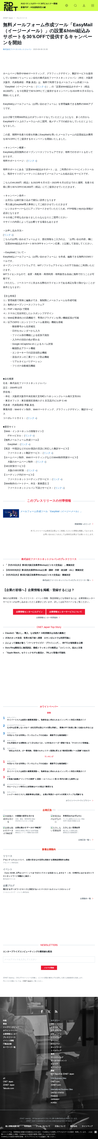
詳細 (43, 1136)
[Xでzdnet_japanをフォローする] (49, 1011)
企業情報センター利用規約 (47, 618)
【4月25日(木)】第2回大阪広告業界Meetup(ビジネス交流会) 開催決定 (37, 575)
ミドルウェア (56, 1050)
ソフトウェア (56, 1037)
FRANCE (54, 1096)
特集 (5, 1020)
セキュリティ (56, 1034)
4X (4, 1078)
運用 (52, 1054)
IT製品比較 (7, 1044)
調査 (52, 1071)
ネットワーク (56, 1047)
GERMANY (55, 1099)
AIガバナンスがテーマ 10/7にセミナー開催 (39, 3)
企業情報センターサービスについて (65, 612)
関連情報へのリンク (83, 524)
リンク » (41, 86)
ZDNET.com (56, 1085)
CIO (52, 1024)
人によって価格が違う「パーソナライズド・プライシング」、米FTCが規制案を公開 (44, 643)
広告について (60, 1126)
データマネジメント (59, 1061)
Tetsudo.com (8, 1088)
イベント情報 (8, 1040)
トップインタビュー (11, 1027)
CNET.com (55, 1082)
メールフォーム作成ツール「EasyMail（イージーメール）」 (51, 511)
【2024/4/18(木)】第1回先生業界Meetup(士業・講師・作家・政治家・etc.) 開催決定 (44, 570)
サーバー (54, 1040)
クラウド (54, 1027)
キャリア (54, 1064)
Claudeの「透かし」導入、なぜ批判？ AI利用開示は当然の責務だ (35, 633)
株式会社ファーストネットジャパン (17, 49)
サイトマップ (87, 1126)
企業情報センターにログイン (29, 612)
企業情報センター (10, 1034)
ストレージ (55, 1044)
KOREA (54, 1103)
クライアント (56, 1030)
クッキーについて (43, 1126)
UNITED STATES (57, 1093)
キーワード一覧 (9, 1047)
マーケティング (57, 1057)
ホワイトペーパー (10, 1030)
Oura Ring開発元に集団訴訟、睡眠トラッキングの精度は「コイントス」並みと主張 (43, 648)
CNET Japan (27, 981)
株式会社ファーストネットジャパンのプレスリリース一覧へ (67, 580)
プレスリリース (21, 18)
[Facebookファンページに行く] (41, 1011)
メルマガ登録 (49, 968)
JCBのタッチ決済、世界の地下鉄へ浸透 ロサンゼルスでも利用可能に (38, 638)
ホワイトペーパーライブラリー (78, 800)
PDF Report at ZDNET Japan (62, 1074)
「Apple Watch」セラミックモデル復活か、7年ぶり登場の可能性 (35, 653)
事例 (5, 1024)
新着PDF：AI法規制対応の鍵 (33, 7)
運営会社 (73, 1126)
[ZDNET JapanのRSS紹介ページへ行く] (56, 1011)
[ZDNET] (11, 5)
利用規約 (27, 1126)
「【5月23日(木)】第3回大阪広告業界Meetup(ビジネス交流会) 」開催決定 (40, 565)
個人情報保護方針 (12, 1126)
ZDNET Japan (8, 18)
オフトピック (56, 1067)
